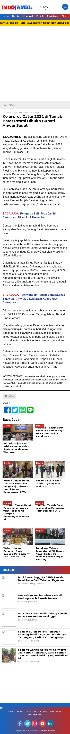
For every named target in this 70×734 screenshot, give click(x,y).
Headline (9, 396)
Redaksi (19, 711)
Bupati (13, 105)
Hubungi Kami (34, 714)
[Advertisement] (35, 64)
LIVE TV (44, 7)
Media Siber (55, 711)
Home (5, 16)
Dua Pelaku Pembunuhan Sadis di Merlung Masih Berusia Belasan (40, 597)
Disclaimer (31, 711)
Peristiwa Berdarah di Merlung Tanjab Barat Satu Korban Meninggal (42, 615)
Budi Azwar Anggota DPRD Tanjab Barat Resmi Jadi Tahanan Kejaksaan (41, 579)
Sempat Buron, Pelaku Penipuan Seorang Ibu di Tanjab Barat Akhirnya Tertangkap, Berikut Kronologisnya (42, 634)
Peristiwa (52, 16)
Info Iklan (42, 711)
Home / (6, 105)
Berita (16, 16)
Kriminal (28, 16)
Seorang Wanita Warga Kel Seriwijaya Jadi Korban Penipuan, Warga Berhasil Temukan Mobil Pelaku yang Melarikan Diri (43, 654)
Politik (40, 16)
